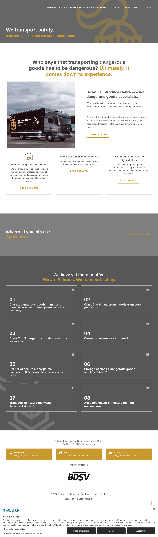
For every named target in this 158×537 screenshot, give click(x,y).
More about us (99, 134)
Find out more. (30, 188)
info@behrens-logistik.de (125, 456)
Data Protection (85, 499)
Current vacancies (139, 234)
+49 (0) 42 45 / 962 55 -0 (25, 456)
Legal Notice (71, 499)
